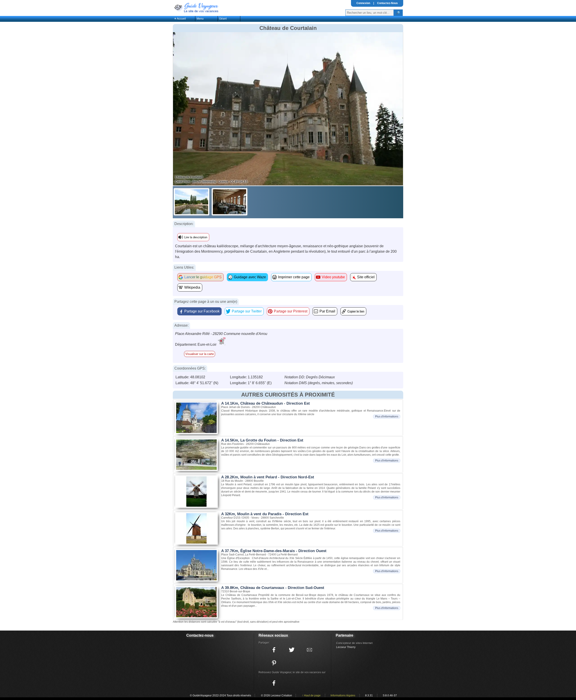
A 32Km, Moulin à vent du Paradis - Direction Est (264, 514)
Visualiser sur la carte (199, 354)
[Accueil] (195, 7)
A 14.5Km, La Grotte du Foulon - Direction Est (262, 440)
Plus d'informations (386, 416)
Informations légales (343, 695)
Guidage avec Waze (250, 277)
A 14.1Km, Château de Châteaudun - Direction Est (265, 403)
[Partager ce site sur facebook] (273, 649)
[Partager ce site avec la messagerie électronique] (309, 649)
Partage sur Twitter (247, 311)
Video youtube (333, 277)
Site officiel (366, 277)
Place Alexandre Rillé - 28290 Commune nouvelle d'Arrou (221, 334)
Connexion (363, 3)
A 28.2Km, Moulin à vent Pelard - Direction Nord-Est (267, 477)
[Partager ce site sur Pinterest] (273, 663)
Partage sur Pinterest (290, 311)
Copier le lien (355, 311)
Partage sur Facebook (202, 311)
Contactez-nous (200, 635)
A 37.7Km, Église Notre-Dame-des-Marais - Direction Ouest (273, 551)
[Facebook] (273, 683)
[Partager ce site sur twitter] (291, 649)
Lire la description (195, 237)
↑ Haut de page (311, 695)
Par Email (327, 311)
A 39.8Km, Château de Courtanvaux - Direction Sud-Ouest (272, 588)
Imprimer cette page (294, 277)
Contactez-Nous (387, 3)
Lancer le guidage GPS (203, 277)
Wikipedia (192, 287)
